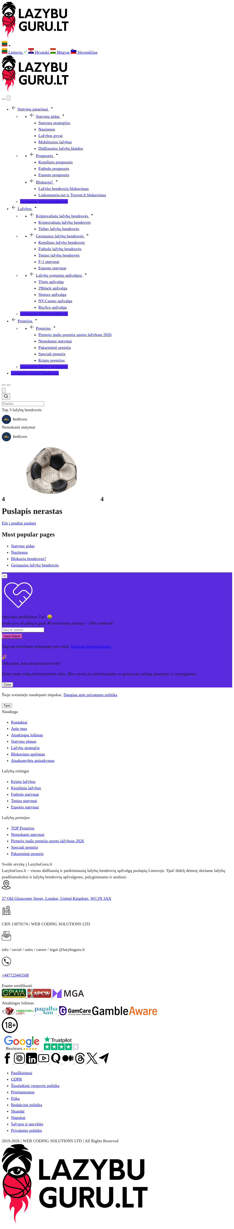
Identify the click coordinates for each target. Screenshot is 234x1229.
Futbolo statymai (25, 794)
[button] (117, 44)
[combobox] (117, 400)
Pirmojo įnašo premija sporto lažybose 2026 (47, 841)
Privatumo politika (26, 1130)
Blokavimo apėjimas (28, 754)
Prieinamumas (23, 1092)
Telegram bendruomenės (90, 646)
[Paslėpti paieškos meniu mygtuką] (3, 390)
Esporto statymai (25, 807)
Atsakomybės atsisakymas (32, 760)
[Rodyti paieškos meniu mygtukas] (3, 99)
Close (7, 684)
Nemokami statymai (27, 834)
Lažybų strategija (25, 747)
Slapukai (18, 1117)
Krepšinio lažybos (26, 788)
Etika (15, 1098)
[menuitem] (15, 52)
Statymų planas (23, 741)
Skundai (17, 1111)
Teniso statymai (24, 800)
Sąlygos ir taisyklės (27, 1124)
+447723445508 (15, 975)
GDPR (16, 1079)
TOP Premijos (22, 828)
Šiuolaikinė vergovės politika (35, 1085)
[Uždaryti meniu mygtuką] (8, 98)
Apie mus (19, 728)
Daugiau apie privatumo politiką (90, 694)
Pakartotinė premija (27, 853)
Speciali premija (24, 847)
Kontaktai (19, 722)
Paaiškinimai (21, 1073)
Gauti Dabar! (12, 636)
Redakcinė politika (26, 1105)
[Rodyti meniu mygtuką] (8, 385)
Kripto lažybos (23, 781)
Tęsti (7, 705)
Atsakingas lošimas (27, 735)
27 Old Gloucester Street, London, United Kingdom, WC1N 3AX (56, 898)
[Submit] (6, 397)
